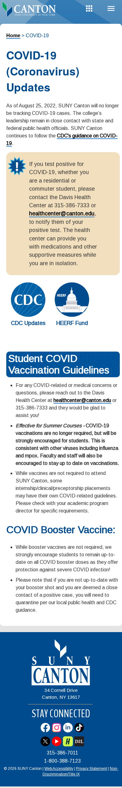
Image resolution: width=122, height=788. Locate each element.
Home (13, 35)
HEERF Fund (72, 323)
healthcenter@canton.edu (61, 213)
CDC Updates (28, 323)
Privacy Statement (91, 768)
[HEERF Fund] (72, 315)
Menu (111, 8)
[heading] (30, 10)
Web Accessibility (58, 768)
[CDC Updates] (28, 315)
